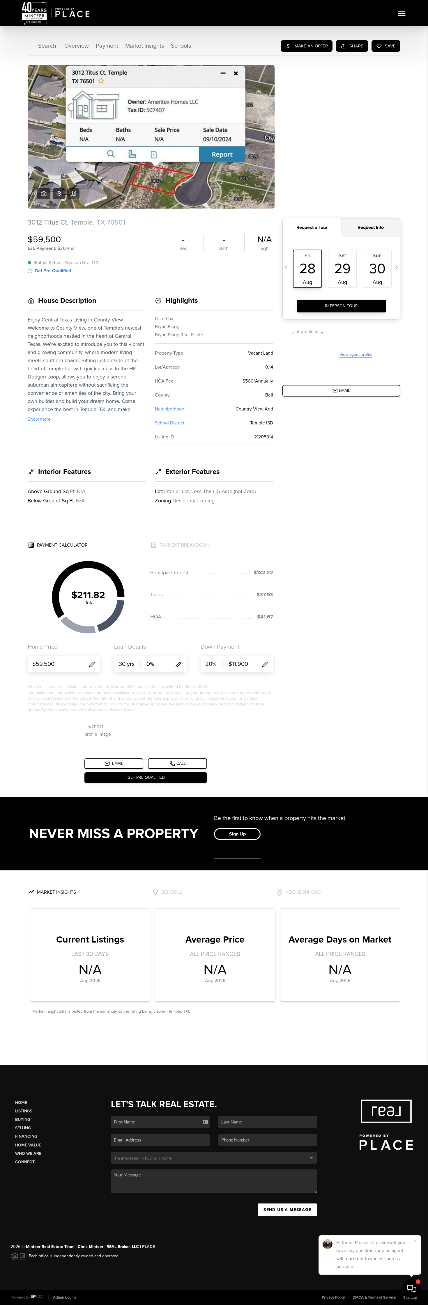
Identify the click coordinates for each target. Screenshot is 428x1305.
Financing (26, 1136)
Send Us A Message (287, 1209)
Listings (23, 1111)
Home (21, 1102)
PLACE (148, 1246)
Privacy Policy (333, 1297)
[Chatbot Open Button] (411, 1288)
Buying (22, 1119)
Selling (23, 1128)
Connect (25, 1162)
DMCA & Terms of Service (374, 1297)
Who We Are (28, 1153)
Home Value (28, 1145)
